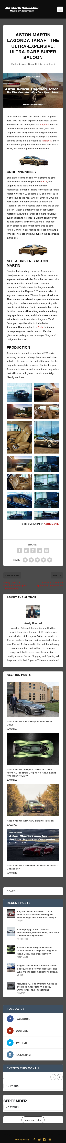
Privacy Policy (22, 1139)
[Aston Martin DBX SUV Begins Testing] (33, 800)
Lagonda (45, 124)
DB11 (44, 181)
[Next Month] (60, 1077)
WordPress (56, 1134)
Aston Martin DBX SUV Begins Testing (30, 820)
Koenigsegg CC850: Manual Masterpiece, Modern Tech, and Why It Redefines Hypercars (38, 932)
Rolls (40, 327)
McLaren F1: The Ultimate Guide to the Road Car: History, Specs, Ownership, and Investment (37, 986)
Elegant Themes (26, 1134)
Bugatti (20, 975)
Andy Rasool (29, 64)
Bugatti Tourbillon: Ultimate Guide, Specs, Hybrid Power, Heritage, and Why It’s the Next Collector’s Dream (37, 968)
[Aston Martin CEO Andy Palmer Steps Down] (33, 699)
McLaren (21, 993)
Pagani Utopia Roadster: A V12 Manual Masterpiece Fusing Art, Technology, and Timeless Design (36, 914)
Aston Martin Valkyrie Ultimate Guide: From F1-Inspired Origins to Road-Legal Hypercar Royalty (31, 772)
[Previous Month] (53, 1077)
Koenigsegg (22, 939)
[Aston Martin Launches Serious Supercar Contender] (33, 845)
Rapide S (47, 140)
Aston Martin (22, 957)
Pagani (20, 921)
